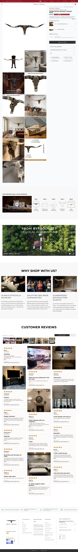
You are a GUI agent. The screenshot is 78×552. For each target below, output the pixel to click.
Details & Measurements (56, 46)
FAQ (58, 1)
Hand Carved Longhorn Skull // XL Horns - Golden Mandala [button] (36, 385)
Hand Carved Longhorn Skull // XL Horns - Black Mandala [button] (61, 441)
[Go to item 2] (13, 341)
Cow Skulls (47, 526)
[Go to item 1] (6, 341)
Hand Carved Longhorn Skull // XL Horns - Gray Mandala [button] (11, 362)
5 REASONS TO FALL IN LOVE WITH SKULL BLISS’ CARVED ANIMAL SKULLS (38, 525)
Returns (24, 526)
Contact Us (65, 1)
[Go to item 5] (32, 341)
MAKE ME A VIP (74, 524)
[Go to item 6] (39, 341)
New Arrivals (48, 524)
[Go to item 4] (26, 341)
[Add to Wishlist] (74, 42)
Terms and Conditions (27, 532)
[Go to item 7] (45, 341)
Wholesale (73, 1)
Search (23, 530)
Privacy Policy (33, 550)
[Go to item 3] (19, 341)
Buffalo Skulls (48, 528)
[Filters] (71, 335)
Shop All (47, 522)
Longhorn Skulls (49, 532)
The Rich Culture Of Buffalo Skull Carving (39, 534)
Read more (74, 18)
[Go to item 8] (52, 341)
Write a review (62, 335)
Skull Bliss (45, 550)
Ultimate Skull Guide (38, 531)
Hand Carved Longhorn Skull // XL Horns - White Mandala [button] (11, 481)
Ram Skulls (47, 530)
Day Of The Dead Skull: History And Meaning (39, 529)
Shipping (24, 524)
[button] (52, 8)
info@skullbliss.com (63, 527)
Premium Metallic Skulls (49, 535)
